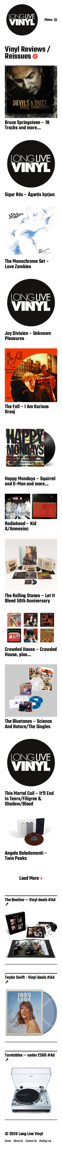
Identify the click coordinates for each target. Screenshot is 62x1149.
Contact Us (31, 1141)
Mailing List (45, 1141)
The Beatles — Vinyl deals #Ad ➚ (30, 902)
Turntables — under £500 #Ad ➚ (30, 1057)
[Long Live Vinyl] (22, 20)
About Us (18, 1141)
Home (8, 1141)
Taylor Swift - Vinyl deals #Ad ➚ (29, 980)
